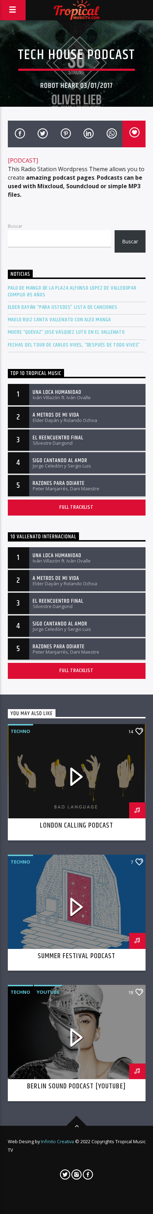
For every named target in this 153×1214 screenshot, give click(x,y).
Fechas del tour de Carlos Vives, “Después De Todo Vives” (74, 345)
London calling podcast (77, 825)
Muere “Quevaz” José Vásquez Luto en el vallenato (66, 332)
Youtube (48, 992)
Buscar (15, 226)
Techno (20, 731)
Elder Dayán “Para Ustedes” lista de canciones (62, 307)
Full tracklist (76, 507)
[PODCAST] (23, 160)
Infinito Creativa (57, 1141)
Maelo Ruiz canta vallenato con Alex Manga (59, 319)
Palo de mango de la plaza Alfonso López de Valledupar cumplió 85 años (72, 291)
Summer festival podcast (76, 956)
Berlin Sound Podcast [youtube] (76, 1086)
